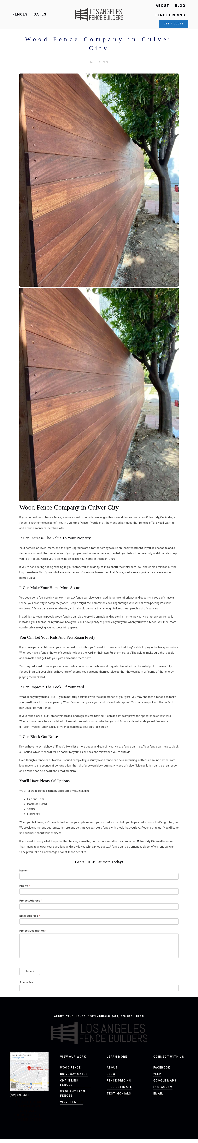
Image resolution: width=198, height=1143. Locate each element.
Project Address (30, 900)
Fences (20, 14)
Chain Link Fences (69, 1082)
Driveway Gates (74, 1074)
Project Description (32, 930)
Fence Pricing (170, 15)
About (162, 5)
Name (23, 870)
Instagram (162, 1086)
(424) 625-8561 (123, 1016)
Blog (180, 5)
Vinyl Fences (71, 1102)
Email (158, 1093)
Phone (24, 885)
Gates (39, 14)
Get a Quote (174, 23)
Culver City (143, 841)
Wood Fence (70, 1067)
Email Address (29, 915)
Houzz (80, 1016)
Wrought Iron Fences (72, 1093)
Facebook (161, 1067)
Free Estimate (119, 1086)
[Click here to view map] (29, 1071)
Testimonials (98, 1016)
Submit (29, 971)
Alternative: (26, 982)
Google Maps (164, 1080)
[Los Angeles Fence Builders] (99, 14)
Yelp (69, 1016)
